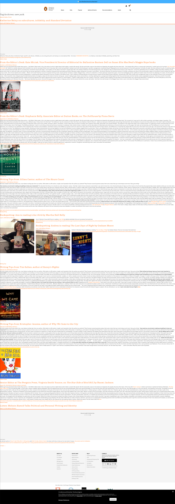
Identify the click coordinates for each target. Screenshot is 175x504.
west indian (77, 401)
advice (4, 210)
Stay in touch (110, 460)
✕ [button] (173, 491)
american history (7, 288)
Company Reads (75, 461)
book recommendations (12, 210)
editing (11, 80)
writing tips (78, 210)
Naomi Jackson (137, 387)
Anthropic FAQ (75, 478)
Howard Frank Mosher (94, 282)
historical (78, 221)
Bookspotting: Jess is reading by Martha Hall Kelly (32, 215)
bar (20, 288)
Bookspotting (3, 211)
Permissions (89, 465)
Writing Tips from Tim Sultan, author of (29, 267)
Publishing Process (91, 455)
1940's (1, 80)
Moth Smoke (35, 441)
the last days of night (135, 231)
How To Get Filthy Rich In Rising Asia (20, 441)
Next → (3, 446)
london (42, 442)
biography (23, 288)
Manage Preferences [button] (63, 500)
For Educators (90, 461)
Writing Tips (3, 176)
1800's (73, 231)
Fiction (10, 17)
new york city (46, 80)
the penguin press (57, 401)
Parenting (28, 57)
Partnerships (75, 455)
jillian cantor (39, 210)
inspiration (33, 210)
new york (21, 57)
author (40, 221)
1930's (37, 221)
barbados (2, 401)
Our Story (59, 455)
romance (55, 144)
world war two (106, 221)
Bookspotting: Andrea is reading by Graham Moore (75, 225)
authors (17, 288)
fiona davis (22, 144)
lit (28, 401)
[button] (62, 10)
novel (24, 57)
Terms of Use (75, 467)
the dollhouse (61, 144)
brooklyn (28, 288)
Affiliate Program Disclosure (78, 474)
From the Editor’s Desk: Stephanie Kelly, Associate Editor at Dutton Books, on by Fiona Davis (57, 116)
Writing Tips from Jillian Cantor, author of (32, 179)
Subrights (89, 463)
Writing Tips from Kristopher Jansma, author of (39, 324)
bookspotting (57, 221)
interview (38, 442)
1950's (1, 144)
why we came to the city (33, 347)
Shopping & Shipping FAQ (93, 459)
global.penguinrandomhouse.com (109, 466)
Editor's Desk (3, 59)
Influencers (74, 459)
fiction (4, 57)
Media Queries (75, 457)
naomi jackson (39, 401)
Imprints (59, 469)
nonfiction (51, 288)
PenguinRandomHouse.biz (78, 463)
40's (4, 80)
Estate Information (91, 467)
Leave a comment (21, 385)
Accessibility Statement (62, 465)
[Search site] (130, 10)
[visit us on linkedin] (110, 464)
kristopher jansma (8, 347)
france (69, 221)
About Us (59, 453)
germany (73, 221)
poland (101, 221)
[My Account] (126, 5)
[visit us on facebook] (103, 464)
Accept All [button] (113, 499)
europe (62, 221)
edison (98, 231)
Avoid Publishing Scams (77, 476)
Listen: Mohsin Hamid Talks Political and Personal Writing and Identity (38, 405)
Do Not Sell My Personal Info (78, 472)
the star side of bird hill (68, 401)
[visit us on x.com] (105, 464)
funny (7, 57)
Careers (58, 467)
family (1, 57)
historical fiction (30, 80)
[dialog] (87, 497)
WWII (111, 221)
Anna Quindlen (161, 203)
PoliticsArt (68, 442)
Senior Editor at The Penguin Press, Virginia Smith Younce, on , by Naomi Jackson (57, 382)
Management (60, 461)
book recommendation (48, 221)
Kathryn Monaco (10, 23)
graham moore (107, 231)
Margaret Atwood (109, 204)
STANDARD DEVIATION (82, 56)
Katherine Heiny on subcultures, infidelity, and (35, 20)
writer (81, 401)
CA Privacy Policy (75, 471)
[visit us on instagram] (115, 464)
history (90, 221)
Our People (59, 457)
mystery (36, 80)
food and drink (34, 288)
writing (66, 210)
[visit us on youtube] (108, 464)
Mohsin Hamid (43, 441)
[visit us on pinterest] (113, 464)
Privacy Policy (75, 469)
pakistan (63, 442)
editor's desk (19, 80)
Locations (59, 459)
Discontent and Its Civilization (82, 441)
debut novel (12, 401)
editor (14, 80)
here (139, 287)
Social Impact (60, 463)
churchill (7, 80)
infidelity (11, 57)
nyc (53, 80)
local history (41, 288)
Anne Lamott (162, 201)
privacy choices (98, 496)
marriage (16, 57)
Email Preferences (76, 465)
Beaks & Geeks (4, 17)
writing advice (71, 210)
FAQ (88, 457)
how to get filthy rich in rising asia (27, 442)
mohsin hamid (48, 442)
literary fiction (45, 210)
